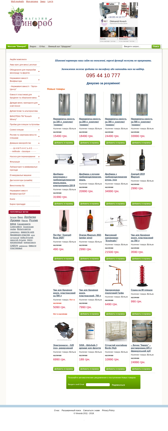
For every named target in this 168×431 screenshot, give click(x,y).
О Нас (42, 46)
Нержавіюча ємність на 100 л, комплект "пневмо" (64, 122)
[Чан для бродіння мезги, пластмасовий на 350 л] (142, 221)
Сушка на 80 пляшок (142, 290)
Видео (33, 46)
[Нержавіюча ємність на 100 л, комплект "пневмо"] (64, 105)
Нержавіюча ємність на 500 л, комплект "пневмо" (142, 122)
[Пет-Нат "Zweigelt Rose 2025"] (64, 221)
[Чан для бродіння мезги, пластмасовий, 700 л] (90, 276)
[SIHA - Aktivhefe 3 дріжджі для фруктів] (90, 331)
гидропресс (15, 232)
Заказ (42, 1)
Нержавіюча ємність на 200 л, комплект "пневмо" (90, 122)
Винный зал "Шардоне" (60, 46)
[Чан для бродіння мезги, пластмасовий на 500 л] (64, 276)
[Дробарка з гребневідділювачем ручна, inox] (116, 160)
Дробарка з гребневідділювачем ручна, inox (116, 177)
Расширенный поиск (71, 410)
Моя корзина (32, 1)
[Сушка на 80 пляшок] (142, 276)
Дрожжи (15, 220)
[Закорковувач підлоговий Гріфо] (116, 276)
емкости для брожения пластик (22, 233)
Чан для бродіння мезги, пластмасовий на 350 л (142, 238)
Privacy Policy (108, 410)
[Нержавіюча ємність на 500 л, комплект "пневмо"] (142, 105)
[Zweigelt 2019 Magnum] (142, 160)
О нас (56, 410)
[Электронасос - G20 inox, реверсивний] (64, 331)
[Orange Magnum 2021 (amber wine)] (90, 221)
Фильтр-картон (24, 229)
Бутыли (13, 217)
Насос (24, 220)
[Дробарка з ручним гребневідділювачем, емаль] (90, 160)
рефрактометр (30, 242)
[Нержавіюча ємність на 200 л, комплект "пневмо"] (90, 105)
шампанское (23, 246)
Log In (50, 1)
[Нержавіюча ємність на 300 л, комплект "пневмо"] (116, 105)
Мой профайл (17, 1)
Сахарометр (24, 224)
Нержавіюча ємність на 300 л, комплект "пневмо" (116, 122)
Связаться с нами (91, 410)
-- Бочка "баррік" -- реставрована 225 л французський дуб (141, 348)
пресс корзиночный (21, 241)
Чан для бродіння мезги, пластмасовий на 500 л (64, 293)
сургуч (14, 245)
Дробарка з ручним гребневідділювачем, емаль (90, 177)
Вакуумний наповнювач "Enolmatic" (111, 238)
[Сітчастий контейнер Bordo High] (116, 331)
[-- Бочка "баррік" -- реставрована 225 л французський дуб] (142, 331)
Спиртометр (16, 227)
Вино (20, 217)
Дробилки (30, 217)
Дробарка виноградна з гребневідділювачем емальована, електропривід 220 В (64, 180)
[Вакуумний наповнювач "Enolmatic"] (116, 221)
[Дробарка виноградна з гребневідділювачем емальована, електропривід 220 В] (64, 160)
